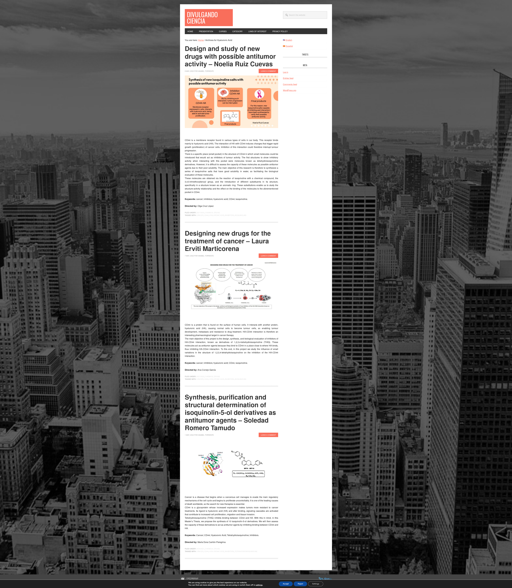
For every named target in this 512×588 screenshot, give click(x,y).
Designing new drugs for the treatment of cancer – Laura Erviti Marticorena (228, 240)
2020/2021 (200, 548)
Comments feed (290, 84)
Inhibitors (229, 215)
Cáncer (200, 215)
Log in (285, 72)
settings (259, 585)
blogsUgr (325, 579)
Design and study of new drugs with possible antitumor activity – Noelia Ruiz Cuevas (230, 56)
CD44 (206, 215)
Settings (315, 584)
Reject (300, 584)
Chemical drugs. (212, 212)
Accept (286, 584)
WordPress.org (289, 90)
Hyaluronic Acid (216, 215)
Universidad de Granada (189, 579)
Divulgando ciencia (202, 17)
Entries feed (288, 78)
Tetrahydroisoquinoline (246, 551)
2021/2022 (200, 212)
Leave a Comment (268, 71)
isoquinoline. (241, 215)
